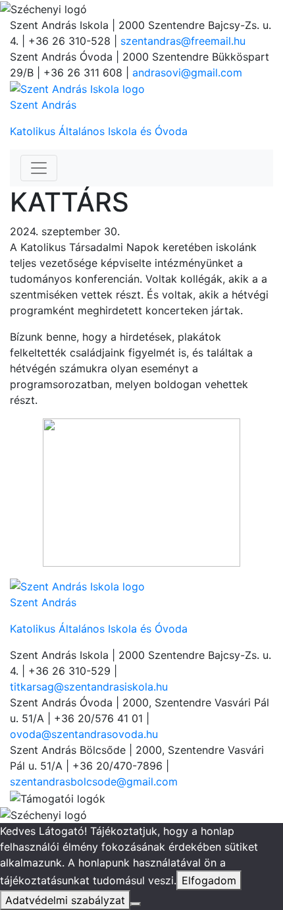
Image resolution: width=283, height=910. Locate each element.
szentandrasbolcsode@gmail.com (94, 781)
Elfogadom (209, 880)
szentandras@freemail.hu (182, 40)
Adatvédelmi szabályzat (65, 900)
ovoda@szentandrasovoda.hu (84, 734)
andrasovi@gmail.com (187, 72)
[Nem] (135, 904)
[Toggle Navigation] (38, 168)
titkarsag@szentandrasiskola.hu (89, 686)
